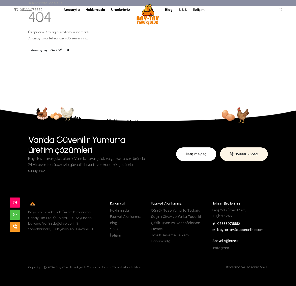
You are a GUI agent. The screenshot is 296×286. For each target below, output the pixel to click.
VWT (264, 267)
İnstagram (21, 243)
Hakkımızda (95, 9)
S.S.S (183, 9)
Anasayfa (71, 9)
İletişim (199, 9)
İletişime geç (196, 154)
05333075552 (31, 9)
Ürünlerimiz (120, 9)
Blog (169, 9)
